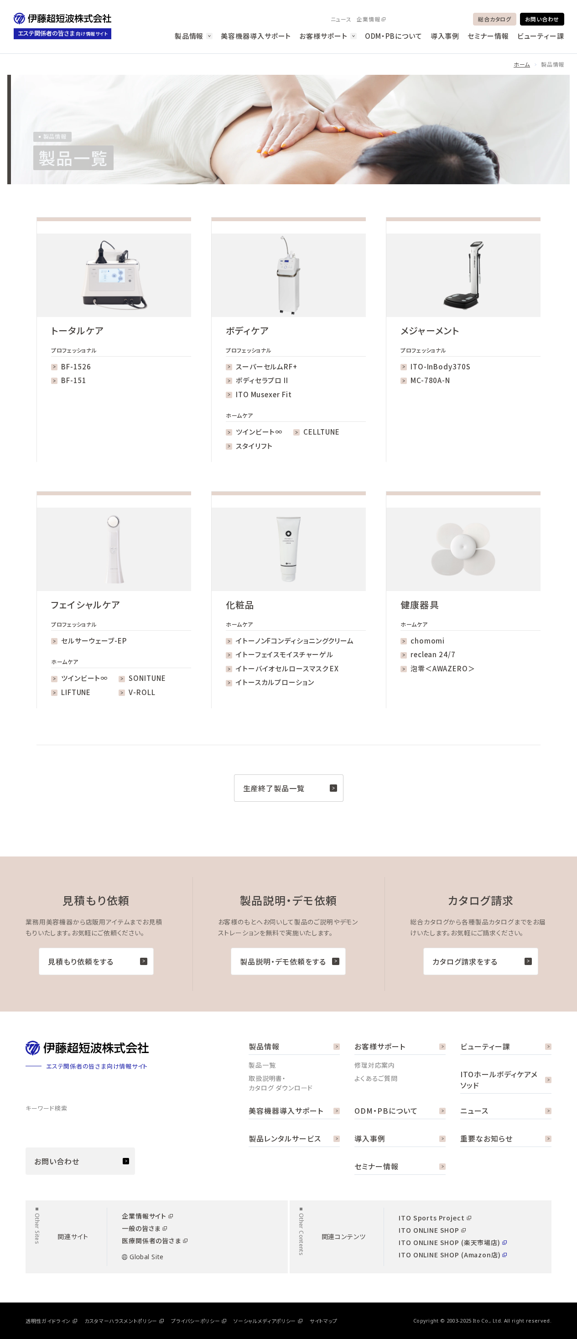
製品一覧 (262, 1064)
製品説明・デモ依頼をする (283, 961)
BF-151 (74, 380)
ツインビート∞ (259, 431)
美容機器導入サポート (256, 36)
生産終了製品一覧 (274, 788)
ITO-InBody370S (441, 366)
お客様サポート (323, 36)
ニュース (341, 19)
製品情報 (189, 36)
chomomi (428, 640)
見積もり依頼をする (81, 961)
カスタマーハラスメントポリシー (120, 1320)
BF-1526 (76, 366)
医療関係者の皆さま (151, 1240)
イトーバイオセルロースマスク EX (287, 668)
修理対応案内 (374, 1064)
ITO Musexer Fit (264, 394)
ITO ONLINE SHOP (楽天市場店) (449, 1242)
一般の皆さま (141, 1228)
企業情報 (368, 19)
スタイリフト (254, 446)
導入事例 (445, 36)
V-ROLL (142, 692)
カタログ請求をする (465, 961)
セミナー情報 (488, 36)
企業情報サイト (144, 1215)
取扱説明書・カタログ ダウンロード (281, 1083)
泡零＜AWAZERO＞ (443, 668)
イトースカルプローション (275, 682)
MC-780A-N (430, 380)
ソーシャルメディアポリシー (265, 1320)
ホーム (522, 64)
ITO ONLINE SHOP (429, 1230)
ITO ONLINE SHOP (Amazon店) (449, 1254)
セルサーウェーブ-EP (94, 640)
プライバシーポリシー (195, 1320)
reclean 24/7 (433, 654)
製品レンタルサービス (285, 1138)
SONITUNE (147, 678)
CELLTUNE (321, 431)
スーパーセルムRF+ (266, 366)
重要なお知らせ (486, 1138)
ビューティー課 (540, 36)
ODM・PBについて (393, 36)
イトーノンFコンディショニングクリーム (295, 640)
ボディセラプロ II (262, 380)
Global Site (147, 1256)
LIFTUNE (76, 692)
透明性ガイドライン (48, 1320)
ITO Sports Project (431, 1217)
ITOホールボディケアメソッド (499, 1079)
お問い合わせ (542, 19)
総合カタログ (494, 19)
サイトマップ (324, 1320)
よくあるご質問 (376, 1078)
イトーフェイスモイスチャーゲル (284, 654)
